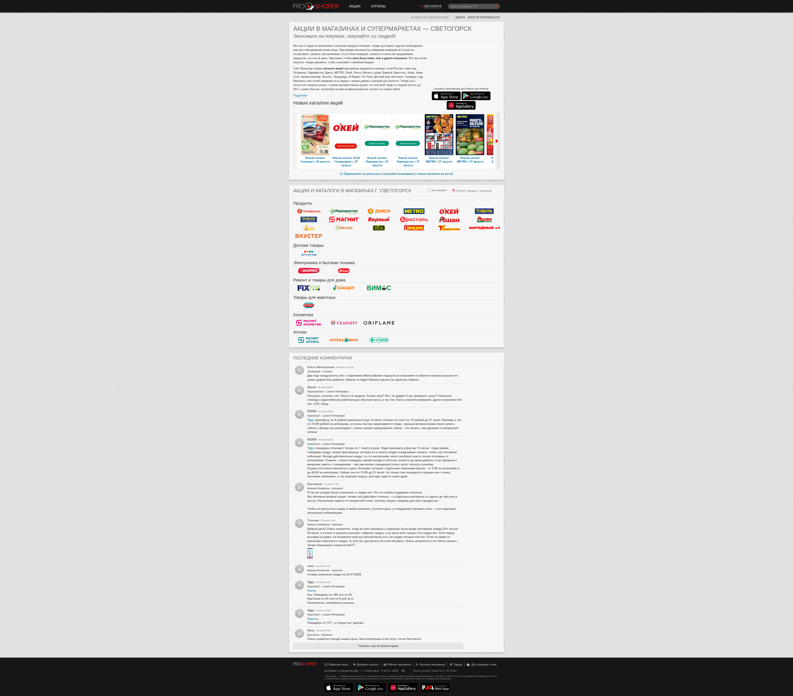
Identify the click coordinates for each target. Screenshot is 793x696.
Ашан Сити (484, 219)
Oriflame (378, 323)
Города (457, 664)
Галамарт (343, 288)
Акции (355, 6)
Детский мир (308, 253)
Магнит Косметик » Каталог (325, 488)
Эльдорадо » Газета (319, 371)
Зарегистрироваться (483, 17)
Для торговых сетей (483, 664)
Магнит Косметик (308, 323)
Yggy (310, 420)
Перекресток (343, 211)
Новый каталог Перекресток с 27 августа (377, 161)
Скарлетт (343, 323)
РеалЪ (378, 228)
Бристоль (414, 219)
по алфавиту (439, 190)
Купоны (378, 6)
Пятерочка (308, 211)
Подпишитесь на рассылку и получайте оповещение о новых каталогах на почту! (398, 174)
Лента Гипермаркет (484, 211)
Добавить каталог (367, 664)
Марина (312, 618)
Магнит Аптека (308, 340)
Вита (343, 340)
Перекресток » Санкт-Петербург (328, 391)
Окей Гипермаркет (449, 211)
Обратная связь (338, 664)
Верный (378, 219)
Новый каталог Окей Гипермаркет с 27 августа (346, 161)
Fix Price (308, 288)
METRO (414, 211)
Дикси (378, 211)
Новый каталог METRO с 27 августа (439, 159)
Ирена (311, 590)
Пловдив (414, 228)
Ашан (449, 219)
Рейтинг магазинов (399, 664)
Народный (484, 228)
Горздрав (378, 340)
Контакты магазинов (432, 664)
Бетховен (308, 305)
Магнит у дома (343, 219)
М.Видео (343, 271)
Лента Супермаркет (308, 219)
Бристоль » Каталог (319, 634)
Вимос (378, 288)
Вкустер (308, 236)
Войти (460, 17)
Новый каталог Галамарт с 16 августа (315, 159)
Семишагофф (449, 228)
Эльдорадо (308, 271)
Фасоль (343, 228)
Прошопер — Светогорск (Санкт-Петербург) (316, 6)
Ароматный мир (308, 228)
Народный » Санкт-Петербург (326, 415)
